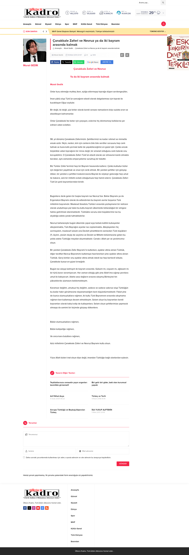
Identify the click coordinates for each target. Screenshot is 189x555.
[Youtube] (38, 508)
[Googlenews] (42, 508)
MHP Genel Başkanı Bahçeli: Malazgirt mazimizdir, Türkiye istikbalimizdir (83, 31)
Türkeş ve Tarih (99, 396)
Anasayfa (58, 48)
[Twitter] (29, 508)
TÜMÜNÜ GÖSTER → (158, 31)
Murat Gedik (68, 48)
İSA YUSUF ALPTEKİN (102, 410)
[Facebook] (25, 508)
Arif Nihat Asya (57, 396)
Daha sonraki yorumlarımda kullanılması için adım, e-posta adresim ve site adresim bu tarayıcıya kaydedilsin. (68, 457)
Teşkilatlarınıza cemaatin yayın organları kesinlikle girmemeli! (68, 383)
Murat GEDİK (30, 65)
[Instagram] (33, 508)
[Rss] (47, 508)
